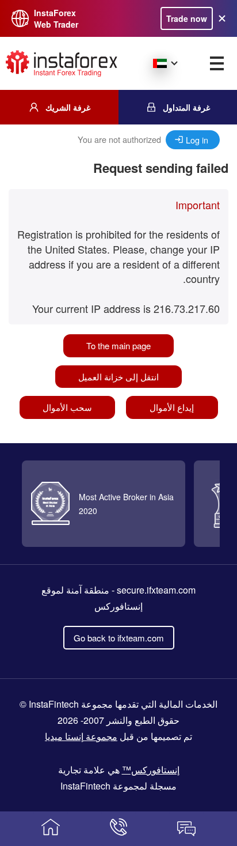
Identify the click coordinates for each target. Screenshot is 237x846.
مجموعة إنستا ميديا (81, 736)
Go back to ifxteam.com (119, 638)
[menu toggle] (217, 63)
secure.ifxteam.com (156, 589)
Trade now (186, 18)
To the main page (118, 345)
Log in (197, 140)
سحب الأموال (67, 407)
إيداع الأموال (172, 407)
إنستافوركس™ (150, 769)
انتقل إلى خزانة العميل (118, 377)
